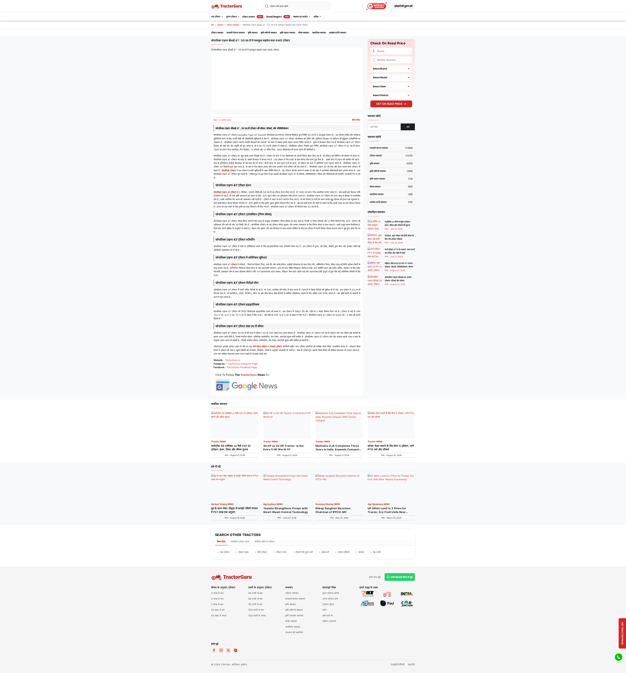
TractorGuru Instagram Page (242, 363)
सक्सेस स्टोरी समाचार (337, 32)
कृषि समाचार (253, 32)
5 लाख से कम (217, 598)
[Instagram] (221, 650)
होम (212, 24)
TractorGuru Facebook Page (242, 367)
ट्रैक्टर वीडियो (344, 552)
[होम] (227, 5)
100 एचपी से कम (256, 609)
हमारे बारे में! (327, 615)
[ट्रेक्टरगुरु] (232, 577)
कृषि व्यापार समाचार (287, 32)
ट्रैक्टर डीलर (328, 604)
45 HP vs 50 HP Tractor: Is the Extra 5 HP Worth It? (283, 447)
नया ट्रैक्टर (224, 552)
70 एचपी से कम (255, 604)
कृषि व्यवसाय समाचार (294, 615)
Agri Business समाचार (379, 504)
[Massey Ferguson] (376, 6)
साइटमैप (411, 664)
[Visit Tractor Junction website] (387, 593)
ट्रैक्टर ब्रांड (243, 552)
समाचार (220, 24)
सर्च (407, 126)
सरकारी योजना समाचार (235, 32)
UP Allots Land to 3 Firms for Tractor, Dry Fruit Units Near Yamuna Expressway (387, 510)
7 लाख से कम (217, 604)
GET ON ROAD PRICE (389, 103)
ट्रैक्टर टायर (281, 552)
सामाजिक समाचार (319, 32)
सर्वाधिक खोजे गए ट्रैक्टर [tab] (264, 541)
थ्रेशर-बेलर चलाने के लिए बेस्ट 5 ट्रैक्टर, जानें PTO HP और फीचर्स (391, 447)
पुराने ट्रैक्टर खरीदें (330, 593)
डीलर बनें (325, 552)
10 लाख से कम (218, 609)
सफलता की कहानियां (294, 632)
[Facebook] (214, 650)
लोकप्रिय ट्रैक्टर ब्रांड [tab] (240, 541)
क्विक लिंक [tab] (221, 541)
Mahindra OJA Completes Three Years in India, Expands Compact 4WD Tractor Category (337, 447)
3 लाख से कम (217, 593)
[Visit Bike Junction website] (367, 593)
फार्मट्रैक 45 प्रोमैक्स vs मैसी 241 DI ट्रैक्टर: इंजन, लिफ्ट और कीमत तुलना (231, 447)
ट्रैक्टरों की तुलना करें (403, 6)
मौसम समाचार (303, 32)
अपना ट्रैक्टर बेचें (330, 598)
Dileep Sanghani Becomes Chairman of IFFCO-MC (332, 510)
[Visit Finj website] (387, 603)
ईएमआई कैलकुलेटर (274, 16)
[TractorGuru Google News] (246, 381)
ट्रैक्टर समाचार (233, 24)
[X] (228, 650)
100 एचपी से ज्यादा (257, 615)
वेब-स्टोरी (377, 552)
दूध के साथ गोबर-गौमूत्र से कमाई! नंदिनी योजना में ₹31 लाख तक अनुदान (234, 510)
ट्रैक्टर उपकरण (248, 16)
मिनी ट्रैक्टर (262, 552)
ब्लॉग (324, 609)
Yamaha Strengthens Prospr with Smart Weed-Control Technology (285, 510)
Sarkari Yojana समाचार (222, 504)
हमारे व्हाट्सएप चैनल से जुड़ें (402, 577)
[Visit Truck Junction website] (367, 603)
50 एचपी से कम (255, 598)
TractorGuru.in (232, 360)
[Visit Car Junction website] (407, 603)
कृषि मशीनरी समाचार (269, 32)
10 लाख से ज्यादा (219, 615)
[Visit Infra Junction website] (407, 593)
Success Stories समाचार (327, 504)
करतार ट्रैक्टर (276, 346)
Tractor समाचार (218, 441)
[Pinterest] (235, 650)
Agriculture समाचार (273, 504)
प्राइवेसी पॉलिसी (397, 664)
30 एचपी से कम (255, 593)
